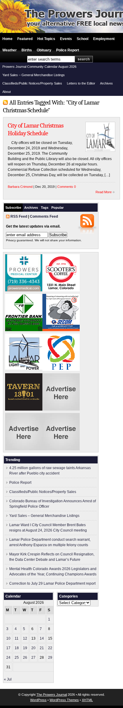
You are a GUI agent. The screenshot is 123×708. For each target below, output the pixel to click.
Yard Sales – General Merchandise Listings (33, 75)
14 (42, 638)
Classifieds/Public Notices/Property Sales (32, 83)
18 (17, 648)
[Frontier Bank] (23, 330)
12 (25, 638)
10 (8, 638)
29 (50, 657)
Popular (57, 207)
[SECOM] (61, 330)
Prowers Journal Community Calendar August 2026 (39, 66)
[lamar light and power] (23, 368)
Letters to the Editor (81, 83)
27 (33, 657)
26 (25, 657)
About (6, 91)
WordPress (38, 700)
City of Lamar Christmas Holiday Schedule (35, 129)
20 (33, 648)
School (82, 39)
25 (17, 657)
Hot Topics (46, 39)
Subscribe (13, 207)
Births (26, 50)
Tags (44, 207)
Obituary (44, 50)
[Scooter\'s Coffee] (61, 290)
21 (42, 648)
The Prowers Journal (51, 694)
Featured (25, 39)
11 (17, 638)
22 (50, 648)
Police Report (67, 50)
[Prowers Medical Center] (23, 290)
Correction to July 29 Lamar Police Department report (52, 583)
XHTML (87, 700)
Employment (104, 39)
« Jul (8, 679)
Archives (106, 83)
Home (7, 39)
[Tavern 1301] (23, 409)
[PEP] (61, 370)
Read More (104, 192)
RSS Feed (18, 216)
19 (25, 648)
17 (8, 648)
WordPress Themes (64, 700)
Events (66, 39)
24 (8, 657)
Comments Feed (44, 216)
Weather (9, 50)
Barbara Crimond (20, 186)
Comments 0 (66, 186)
